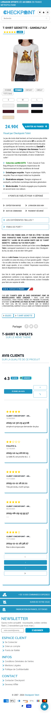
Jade (23, 105)
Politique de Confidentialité (17, 669)
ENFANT (29, 90)
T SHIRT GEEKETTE (24, 315)
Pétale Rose (23, 111)
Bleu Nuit (37, 105)
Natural (8, 117)
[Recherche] (46, 18)
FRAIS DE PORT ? (14, 227)
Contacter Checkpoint (15, 680)
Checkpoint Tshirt (32, 695)
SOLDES (8, 315)
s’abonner (37, 630)
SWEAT (39, 90)
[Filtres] (40, 387)
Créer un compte (12, 646)
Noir (37, 111)
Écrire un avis (18, 391)
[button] (10, 32)
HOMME (8, 90)
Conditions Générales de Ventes (19, 661)
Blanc (8, 105)
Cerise (8, 111)
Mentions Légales (13, 665)
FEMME (18, 90)
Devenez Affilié (11, 684)
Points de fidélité (12, 650)
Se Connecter (11, 642)
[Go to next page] (25, 573)
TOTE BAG (7, 93)
